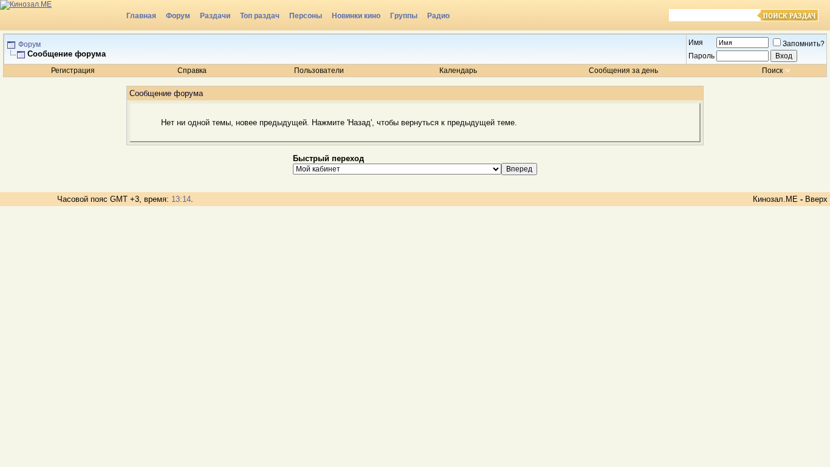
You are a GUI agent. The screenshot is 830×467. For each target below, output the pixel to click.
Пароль (701, 56)
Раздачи (215, 16)
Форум (178, 16)
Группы (403, 16)
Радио (438, 16)
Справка (192, 70)
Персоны (305, 16)
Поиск (772, 70)
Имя (695, 42)
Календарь (458, 70)
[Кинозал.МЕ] (61, 15)
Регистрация (73, 70)
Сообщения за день (623, 70)
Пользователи (319, 70)
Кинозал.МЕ (775, 199)
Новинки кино (356, 16)
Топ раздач (260, 16)
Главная (141, 16)
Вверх (816, 199)
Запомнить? (804, 44)
